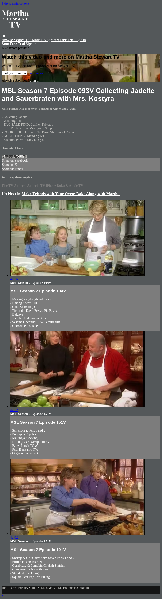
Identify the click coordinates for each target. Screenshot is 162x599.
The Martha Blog (38, 40)
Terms (13, 587)
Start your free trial (14, 73)
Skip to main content (15, 3)
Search (20, 40)
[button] (4, 36)
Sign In (31, 44)
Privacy (23, 587)
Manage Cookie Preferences (60, 587)
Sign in (80, 40)
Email (23, 156)
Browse (8, 40)
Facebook (9, 156)
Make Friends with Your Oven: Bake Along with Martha (35, 108)
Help (5, 587)
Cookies (35, 587)
